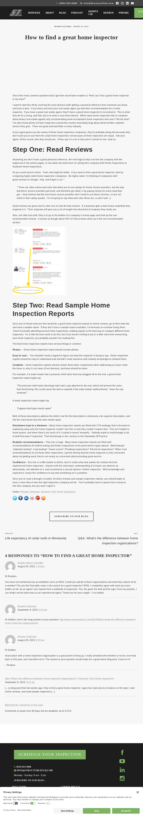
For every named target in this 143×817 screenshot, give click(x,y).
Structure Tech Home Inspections (58, 492)
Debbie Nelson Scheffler (30, 563)
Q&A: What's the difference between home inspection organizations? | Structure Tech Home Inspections (59, 678)
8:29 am (40, 640)
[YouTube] (32, 497)
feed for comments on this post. (24, 705)
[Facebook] (20, 497)
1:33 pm (40, 566)
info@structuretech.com (34, 770)
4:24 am (43, 610)
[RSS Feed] (43, 497)
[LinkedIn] (26, 497)
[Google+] (37, 497)
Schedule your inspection (49, 754)
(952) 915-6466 (68, 3)
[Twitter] (15, 497)
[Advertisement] (72, 69)
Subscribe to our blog (71, 516)
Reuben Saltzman (62, 26)
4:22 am (30, 682)
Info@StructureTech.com (98, 3)
